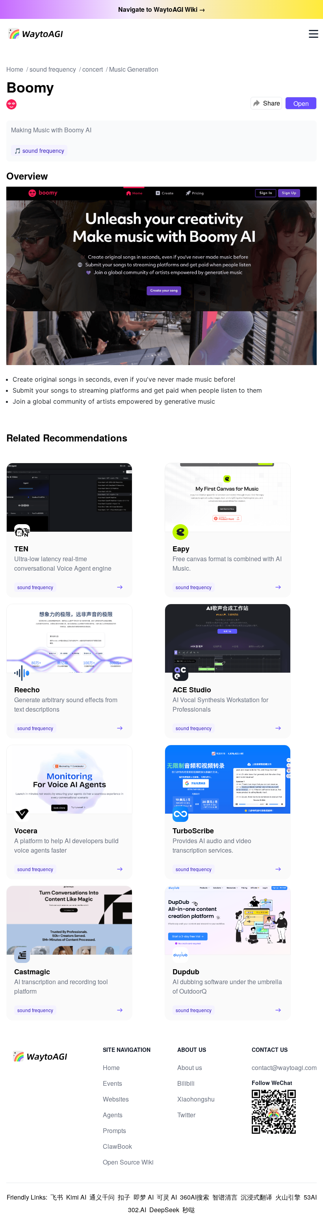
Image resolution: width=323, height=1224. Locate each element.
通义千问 (102, 1197)
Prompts (114, 1130)
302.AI (137, 1209)
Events (112, 1083)
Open (301, 103)
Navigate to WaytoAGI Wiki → (161, 9)
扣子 (124, 1197)
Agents (113, 1114)
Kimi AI (76, 1197)
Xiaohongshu (196, 1098)
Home (14, 69)
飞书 (56, 1197)
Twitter (186, 1114)
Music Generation (133, 69)
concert (92, 69)
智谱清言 (225, 1197)
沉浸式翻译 (256, 1197)
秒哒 (188, 1209)
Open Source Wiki (128, 1162)
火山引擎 (288, 1197)
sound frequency (53, 69)
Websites (116, 1098)
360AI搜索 (194, 1197)
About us (189, 1067)
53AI (310, 1197)
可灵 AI (167, 1197)
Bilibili (186, 1083)
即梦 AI (144, 1197)
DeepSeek (164, 1209)
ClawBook (117, 1146)
